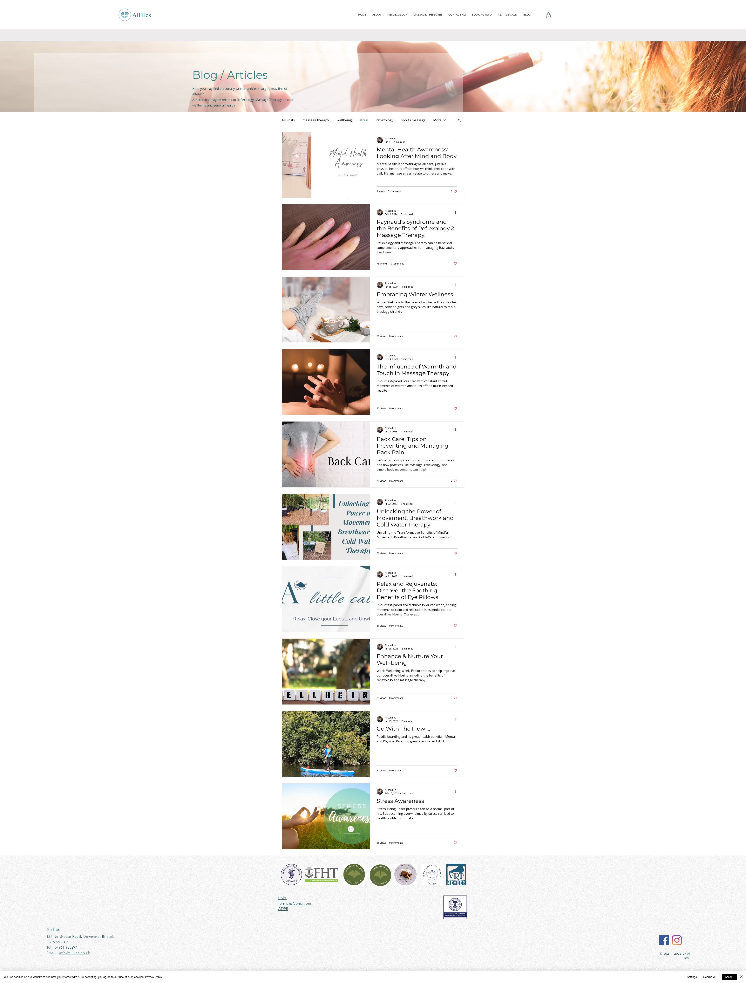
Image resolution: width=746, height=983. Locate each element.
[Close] (741, 977)
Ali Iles (141, 14)
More (437, 120)
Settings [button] (692, 977)
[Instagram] (677, 940)
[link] (548, 15)
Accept (729, 977)
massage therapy (315, 120)
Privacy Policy (153, 977)
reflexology (384, 120)
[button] (376, 14)
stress (364, 120)
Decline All (709, 977)
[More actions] (456, 140)
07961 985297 (66, 947)
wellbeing (344, 120)
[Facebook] (664, 940)
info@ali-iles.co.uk (74, 953)
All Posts (288, 120)
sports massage (413, 120)
